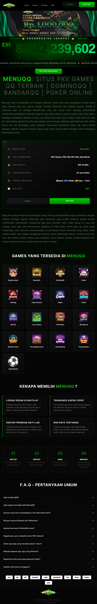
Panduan (44, 5)
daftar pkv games (37, 121)
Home (27, 5)
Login (70, 4)
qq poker (83, 226)
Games (35, 5)
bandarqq (37, 241)
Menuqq (6, 102)
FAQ (52, 5)
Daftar (86, 4)
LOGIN (27, 201)
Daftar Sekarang (48, 71)
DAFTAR (69, 201)
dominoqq (34, 219)
